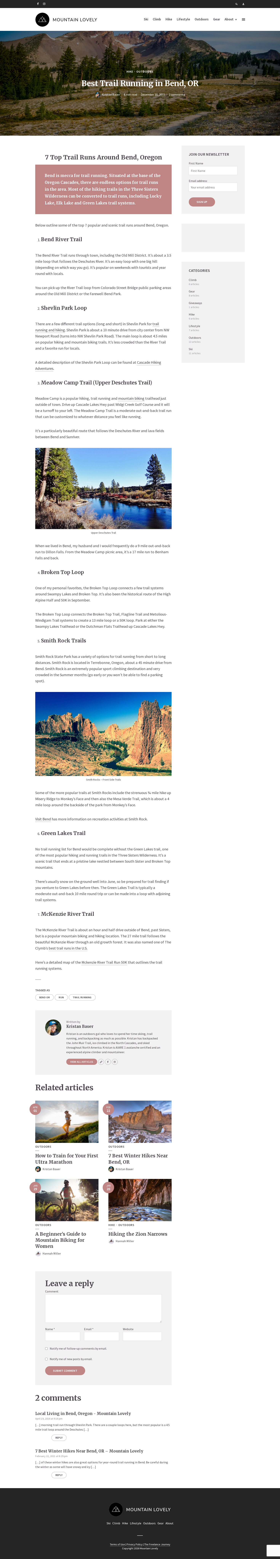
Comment (51, 1291)
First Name (196, 163)
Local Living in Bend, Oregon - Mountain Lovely (83, 1413)
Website (128, 1329)
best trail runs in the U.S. (68, 948)
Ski (146, 19)
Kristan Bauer (111, 94)
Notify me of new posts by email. (71, 1359)
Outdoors (202, 19)
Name (50, 1329)
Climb (157, 19)
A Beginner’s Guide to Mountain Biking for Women (60, 1240)
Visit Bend (43, 819)
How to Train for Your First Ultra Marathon (66, 1159)
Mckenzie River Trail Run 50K (104, 962)
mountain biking (131, 398)
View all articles (81, 1061)
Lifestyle (183, 19)
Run (61, 997)
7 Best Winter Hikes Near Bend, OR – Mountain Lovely (89, 1451)
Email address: (198, 181)
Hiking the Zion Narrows (137, 1234)
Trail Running (82, 997)
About (229, 19)
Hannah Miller (51, 1253)
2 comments (177, 94)
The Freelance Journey (157, 1544)
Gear (216, 19)
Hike (169, 19)
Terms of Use (117, 1544)
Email (89, 1329)
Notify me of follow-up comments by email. (78, 1348)
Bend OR (44, 997)
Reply (58, 1437)
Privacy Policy (134, 1544)
